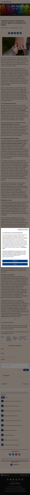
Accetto (15, 264)
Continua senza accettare (23, 229)
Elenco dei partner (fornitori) (7, 256)
